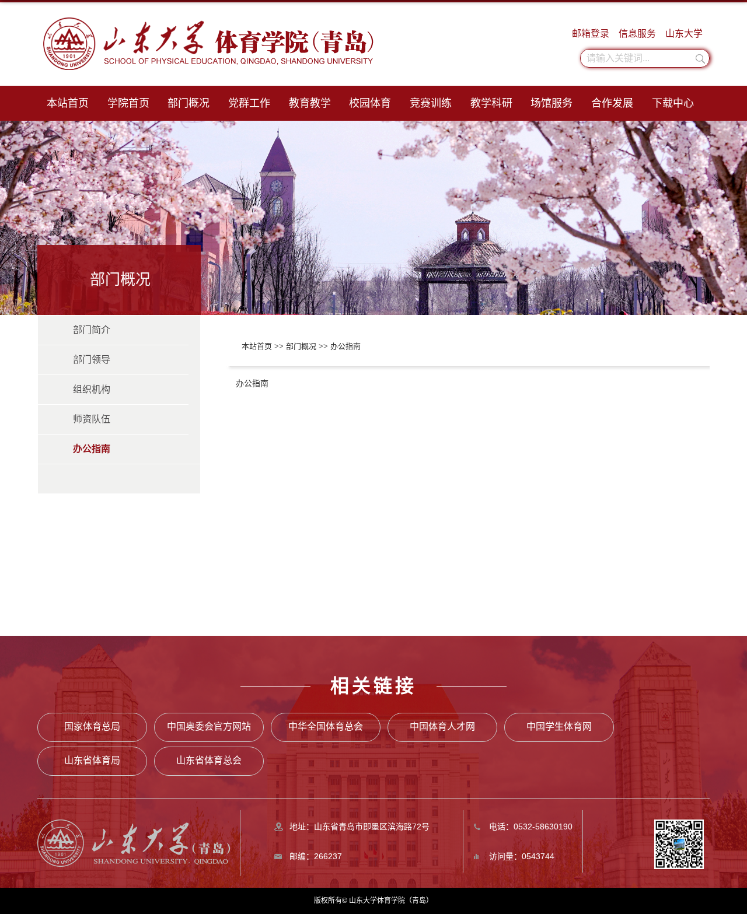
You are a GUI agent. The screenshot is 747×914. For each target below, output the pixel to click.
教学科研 (491, 103)
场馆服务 (551, 103)
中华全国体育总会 (325, 726)
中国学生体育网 (559, 726)
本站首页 (68, 103)
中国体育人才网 (442, 726)
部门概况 (188, 103)
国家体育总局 (92, 726)
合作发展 (612, 103)
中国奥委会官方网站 (209, 726)
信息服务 (637, 33)
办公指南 (345, 346)
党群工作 (249, 103)
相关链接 (373, 685)
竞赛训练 (431, 103)
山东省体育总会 (209, 760)
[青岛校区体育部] (133, 842)
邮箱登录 (590, 33)
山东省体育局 (92, 760)
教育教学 (310, 103)
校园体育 (370, 103)
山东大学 (684, 33)
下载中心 (673, 103)
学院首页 (128, 103)
